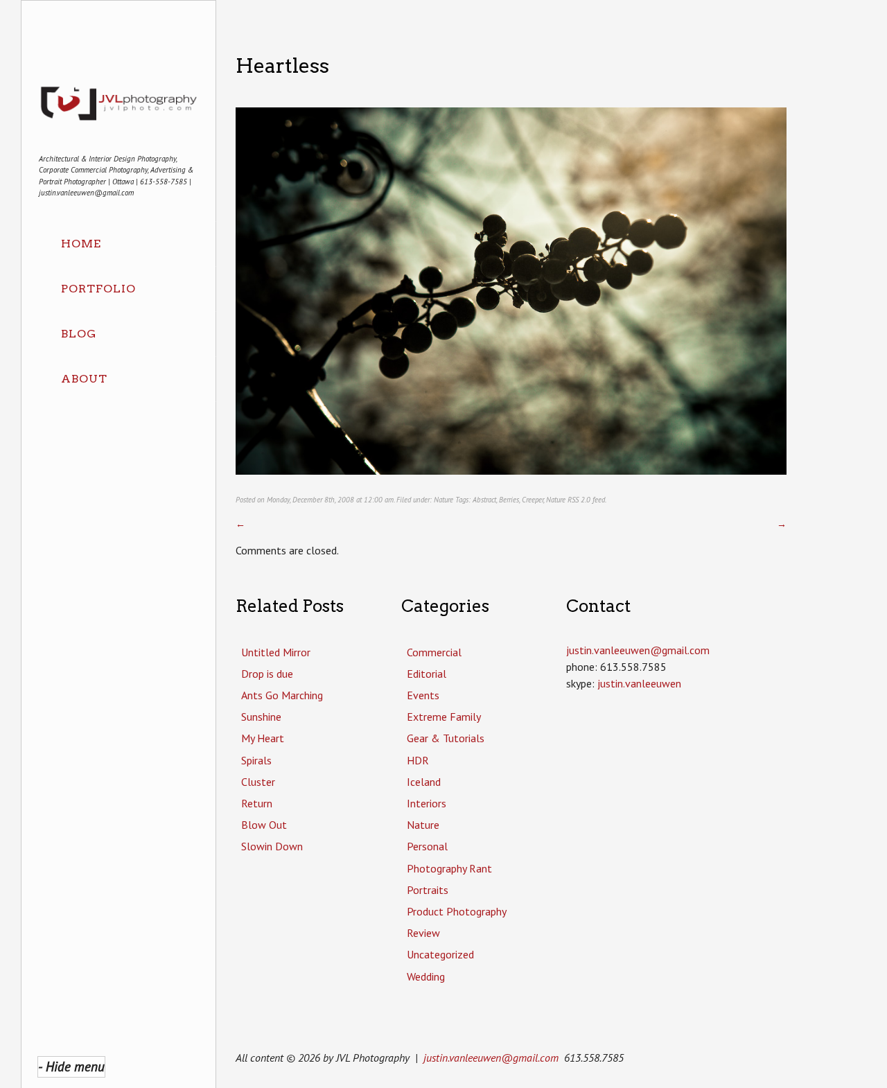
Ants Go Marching (282, 695)
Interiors (426, 803)
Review (423, 933)
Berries (509, 499)
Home (81, 243)
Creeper (532, 499)
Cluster (258, 782)
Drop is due (267, 674)
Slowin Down (272, 846)
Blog (78, 333)
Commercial (434, 652)
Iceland (424, 782)
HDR (418, 760)
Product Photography (457, 911)
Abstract (484, 499)
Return (256, 803)
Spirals (256, 760)
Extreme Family (444, 716)
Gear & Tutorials (445, 738)
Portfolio (98, 288)
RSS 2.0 (579, 499)
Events (423, 695)
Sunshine (261, 716)
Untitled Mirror (275, 652)
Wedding (426, 976)
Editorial (426, 674)
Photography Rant (449, 868)
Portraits (427, 890)
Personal (427, 846)
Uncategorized (440, 954)
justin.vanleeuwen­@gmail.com (638, 650)
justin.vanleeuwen (639, 683)
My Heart (262, 738)
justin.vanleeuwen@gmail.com (491, 1057)
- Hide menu (71, 1066)
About (84, 378)
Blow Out (264, 825)
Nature (443, 499)
